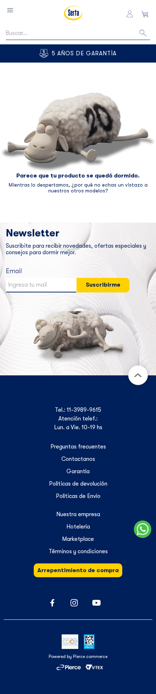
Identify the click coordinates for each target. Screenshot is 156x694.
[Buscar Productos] (143, 33)
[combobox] (78, 33)
